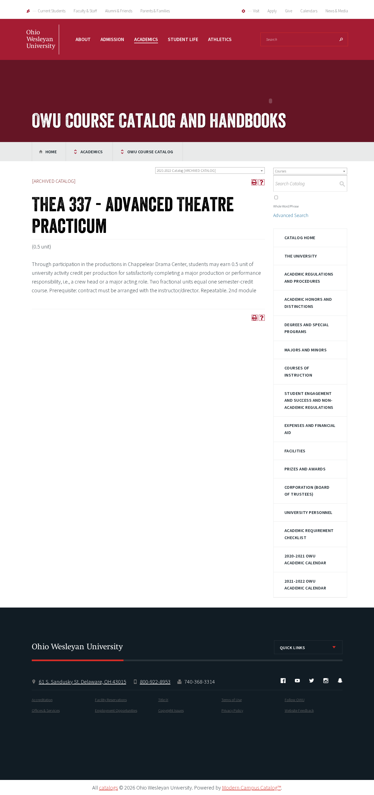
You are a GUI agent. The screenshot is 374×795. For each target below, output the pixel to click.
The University (300, 256)
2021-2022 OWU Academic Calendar (305, 584)
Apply (272, 10)
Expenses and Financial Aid (310, 429)
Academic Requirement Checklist (309, 534)
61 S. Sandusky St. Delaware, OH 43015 (82, 681)
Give (288, 10)
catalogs (108, 787)
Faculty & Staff (85, 10)
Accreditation (42, 699)
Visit (256, 10)
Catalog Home (299, 237)
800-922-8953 (155, 681)
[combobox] (210, 170)
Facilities (295, 450)
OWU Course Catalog (150, 151)
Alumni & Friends (118, 10)
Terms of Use (231, 699)
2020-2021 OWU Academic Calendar (305, 559)
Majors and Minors (305, 349)
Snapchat (340, 680)
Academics (146, 39)
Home (51, 151)
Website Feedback (299, 710)
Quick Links (292, 647)
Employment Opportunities (116, 710)
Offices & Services (46, 710)
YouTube (297, 680)
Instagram (325, 680)
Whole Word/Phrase (286, 206)
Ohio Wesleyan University (42, 45)
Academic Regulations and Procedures (308, 277)
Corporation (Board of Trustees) (307, 490)
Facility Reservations (111, 699)
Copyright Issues (171, 710)
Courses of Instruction (298, 371)
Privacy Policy (232, 710)
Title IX (163, 699)
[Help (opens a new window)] (261, 182)
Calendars (308, 10)
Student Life (183, 39)
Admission (112, 39)
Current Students (51, 10)
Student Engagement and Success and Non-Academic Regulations (308, 400)
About (83, 39)
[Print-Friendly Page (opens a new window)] (254, 182)
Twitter (311, 680)
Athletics (220, 39)
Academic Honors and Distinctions (308, 302)
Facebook (283, 680)
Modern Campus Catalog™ (251, 787)
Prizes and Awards (305, 469)
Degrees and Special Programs (306, 328)
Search (341, 39)
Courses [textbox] (280, 171)
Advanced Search (290, 215)
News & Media (337, 10)
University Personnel (308, 512)
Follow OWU (294, 699)
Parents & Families (155, 10)
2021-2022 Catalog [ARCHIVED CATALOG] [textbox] (186, 170)
